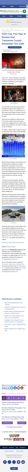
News (4, 6)
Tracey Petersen (11, 246)
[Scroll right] (27, 6)
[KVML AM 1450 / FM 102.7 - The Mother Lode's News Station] (14, 435)
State (11, 16)
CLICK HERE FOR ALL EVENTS (14, 427)
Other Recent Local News (11, 299)
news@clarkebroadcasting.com (10, 259)
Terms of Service (9, 451)
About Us (5, 447)
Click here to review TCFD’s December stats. (13, 242)
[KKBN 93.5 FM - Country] (18, 439)
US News (19, 16)
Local (3, 16)
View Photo (14, 74)
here (21, 268)
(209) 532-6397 (22, 255)
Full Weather (13, 22)
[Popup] (24, 11)
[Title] (23, 462)
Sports (12, 6)
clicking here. (7, 253)
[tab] (4, 398)
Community (22, 6)
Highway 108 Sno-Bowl (8, 404)
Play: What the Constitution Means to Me (13, 417)
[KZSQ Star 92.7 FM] (7, 439)
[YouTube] (14, 462)
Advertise (11, 447)
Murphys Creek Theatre (8, 419)
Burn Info (19, 22)
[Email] (18, 462)
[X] (5, 462)
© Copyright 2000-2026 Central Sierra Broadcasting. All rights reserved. (14, 456)
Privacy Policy (19, 451)
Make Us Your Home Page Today (11, 385)
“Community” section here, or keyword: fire (13, 264)
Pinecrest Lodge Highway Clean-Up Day (13, 402)
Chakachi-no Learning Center (9, 411)
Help (17, 447)
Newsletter (22, 447)
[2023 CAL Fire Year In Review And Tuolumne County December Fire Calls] (13, 68)
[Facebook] (9, 462)
